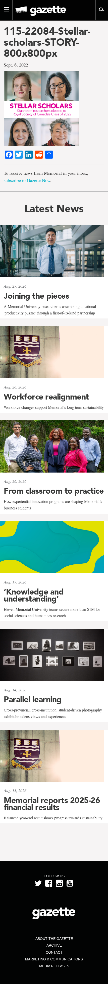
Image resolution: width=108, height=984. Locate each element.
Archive (54, 945)
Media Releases (54, 966)
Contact (54, 952)
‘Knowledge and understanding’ (34, 595)
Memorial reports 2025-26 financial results (52, 804)
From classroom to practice (53, 490)
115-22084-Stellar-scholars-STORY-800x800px (47, 42)
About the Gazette (54, 939)
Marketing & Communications (54, 959)
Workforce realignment (46, 396)
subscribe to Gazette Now (27, 180)
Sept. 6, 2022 (16, 65)
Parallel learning (33, 699)
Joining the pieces (36, 295)
